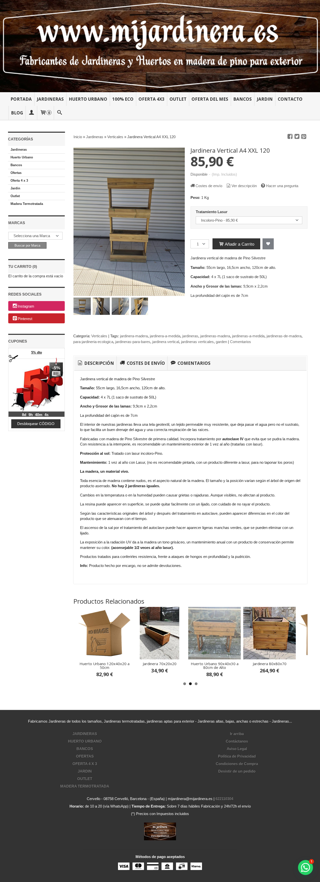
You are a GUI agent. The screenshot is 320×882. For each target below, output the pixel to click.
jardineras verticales (197, 342)
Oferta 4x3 (151, 99)
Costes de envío (209, 186)
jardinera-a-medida (165, 336)
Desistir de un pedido (237, 771)
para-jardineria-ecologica (93, 342)
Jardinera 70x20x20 (159, 663)
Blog (17, 113)
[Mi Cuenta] (31, 113)
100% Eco (123, 99)
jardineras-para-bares (132, 342)
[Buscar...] (59, 113)
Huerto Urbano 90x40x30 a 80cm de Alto (214, 665)
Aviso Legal (237, 749)
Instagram (26, 306)
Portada (21, 99)
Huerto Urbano (88, 99)
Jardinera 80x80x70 (269, 663)
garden (221, 342)
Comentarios (240, 342)
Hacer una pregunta (282, 186)
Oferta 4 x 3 (19, 180)
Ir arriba (237, 734)
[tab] (95, 363)
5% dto (36, 352)
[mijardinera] (160, 46)
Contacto (290, 99)
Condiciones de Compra (237, 764)
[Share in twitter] (297, 136)
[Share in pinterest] (303, 136)
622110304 (224, 799)
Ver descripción (244, 186)
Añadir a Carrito (239, 244)
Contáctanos (237, 741)
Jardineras (50, 99)
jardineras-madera (215, 336)
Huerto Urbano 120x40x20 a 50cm (105, 665)
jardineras (190, 336)
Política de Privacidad (237, 756)
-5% (56, 367)
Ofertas (16, 173)
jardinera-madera (134, 336)
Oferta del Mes (210, 99)
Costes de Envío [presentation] (145, 363)
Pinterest (25, 319)
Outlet (178, 99)
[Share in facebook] (290, 136)
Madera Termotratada (26, 204)
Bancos (242, 99)
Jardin (265, 99)
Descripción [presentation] (98, 363)
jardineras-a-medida (248, 336)
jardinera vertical (165, 342)
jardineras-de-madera (284, 336)
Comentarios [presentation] (193, 363)
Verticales (99, 336)
